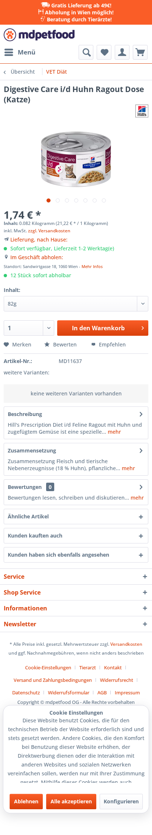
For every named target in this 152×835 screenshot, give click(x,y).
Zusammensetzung (32, 450)
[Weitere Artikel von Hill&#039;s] (141, 111)
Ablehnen (26, 801)
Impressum (127, 692)
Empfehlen (111, 344)
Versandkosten (126, 644)
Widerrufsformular (68, 692)
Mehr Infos (92, 266)
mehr (113, 431)
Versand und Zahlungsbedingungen (53, 680)
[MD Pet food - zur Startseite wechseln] (39, 34)
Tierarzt (87, 667)
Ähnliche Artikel (28, 516)
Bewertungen (25, 486)
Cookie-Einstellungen (48, 667)
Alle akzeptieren (71, 801)
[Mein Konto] (122, 52)
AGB (102, 692)
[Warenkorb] (140, 52)
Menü (26, 52)
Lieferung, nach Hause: (39, 239)
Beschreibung (25, 414)
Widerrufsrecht (116, 680)
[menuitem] (19, 52)
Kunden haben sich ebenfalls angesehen (58, 554)
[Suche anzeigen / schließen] (86, 52)
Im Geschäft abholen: (36, 257)
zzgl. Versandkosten (49, 231)
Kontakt (113, 667)
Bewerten (65, 344)
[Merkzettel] (104, 52)
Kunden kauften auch (35, 535)
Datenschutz (26, 692)
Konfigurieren (121, 801)
